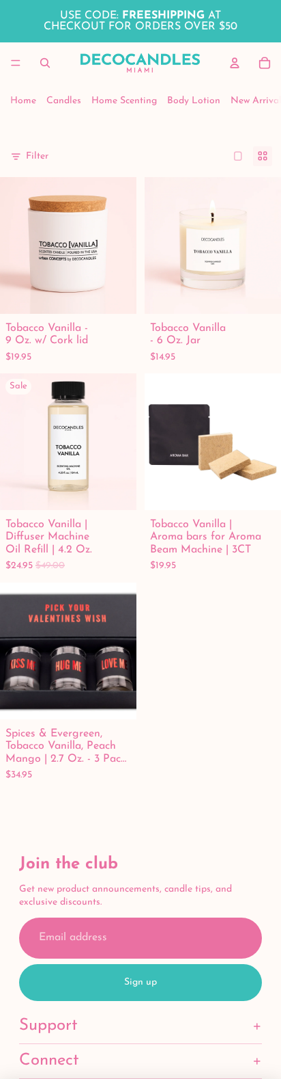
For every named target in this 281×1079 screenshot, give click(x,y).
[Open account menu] (235, 63)
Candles (63, 101)
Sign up (140, 982)
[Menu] (15, 63)
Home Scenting (124, 101)
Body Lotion (193, 101)
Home (23, 101)
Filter (37, 156)
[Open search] (45, 63)
